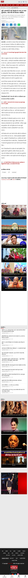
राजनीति (17, 5)
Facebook (3, 179)
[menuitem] (4, 5)
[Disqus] (14, 308)
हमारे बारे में (11, 558)
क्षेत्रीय (7, 5)
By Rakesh (3, 20)
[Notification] (21, 2)
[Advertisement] (14, 512)
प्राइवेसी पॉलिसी (22, 558)
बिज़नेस (21, 5)
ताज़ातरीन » (3, 327)
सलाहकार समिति (20, 555)
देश (10, 5)
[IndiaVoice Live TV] (23, 2)
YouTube (8, 179)
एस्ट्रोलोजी (22, 553)
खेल (8, 553)
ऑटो (12, 553)
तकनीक (25, 5)
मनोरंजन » (3, 399)
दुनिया (13, 5)
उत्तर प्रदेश (8, 7)
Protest (4, 172)
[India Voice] (2, 2)
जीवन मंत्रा (8, 555)
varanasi (14, 172)
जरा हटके (13, 555)
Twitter (13, 179)
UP (9, 172)
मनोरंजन (16, 553)
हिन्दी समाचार (3, 7)
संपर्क (17, 558)
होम (4, 5)
